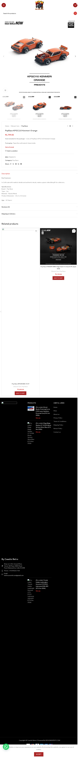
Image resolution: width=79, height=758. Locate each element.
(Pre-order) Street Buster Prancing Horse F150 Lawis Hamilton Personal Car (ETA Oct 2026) (43, 411)
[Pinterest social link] (16, 164)
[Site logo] (39, 5)
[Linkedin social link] (18, 164)
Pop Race (24, 126)
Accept (38, 754)
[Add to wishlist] (36, 231)
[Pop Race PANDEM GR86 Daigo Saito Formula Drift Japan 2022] (58, 246)
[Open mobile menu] (4, 5)
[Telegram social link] (21, 164)
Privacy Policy (57, 418)
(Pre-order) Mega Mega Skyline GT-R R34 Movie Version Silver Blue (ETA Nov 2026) (43, 426)
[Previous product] (67, 126)
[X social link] (13, 164)
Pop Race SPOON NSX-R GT (20, 384)
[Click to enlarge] (5, 90)
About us (56, 414)
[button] (4, 56)
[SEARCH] (75, 13)
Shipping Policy (58, 425)
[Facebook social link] (10, 164)
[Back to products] (70, 126)
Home (7, 126)
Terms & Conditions (59, 421)
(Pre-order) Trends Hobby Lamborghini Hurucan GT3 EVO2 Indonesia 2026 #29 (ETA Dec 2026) (42, 584)
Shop (55, 411)
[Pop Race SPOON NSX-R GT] (20, 305)
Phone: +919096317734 (12, 570)
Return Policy (57, 428)
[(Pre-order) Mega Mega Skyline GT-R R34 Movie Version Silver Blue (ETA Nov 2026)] (31, 499)
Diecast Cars (15, 126)
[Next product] (72, 126)
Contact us (57, 432)
